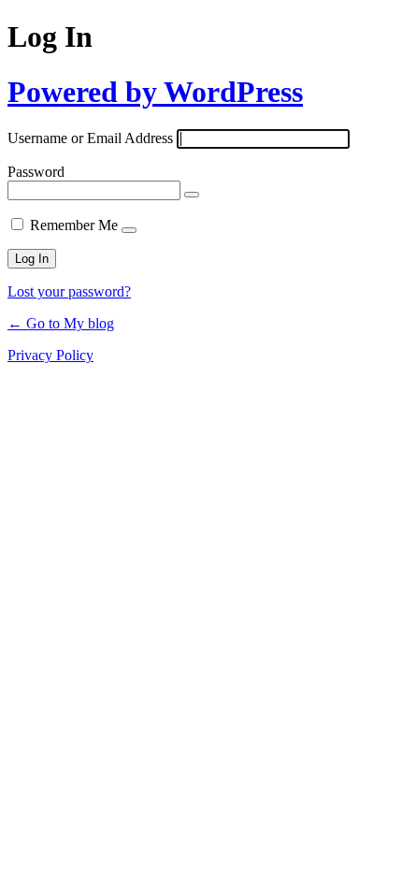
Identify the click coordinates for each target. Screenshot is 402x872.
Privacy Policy (50, 355)
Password (36, 172)
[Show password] (191, 194)
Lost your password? (69, 291)
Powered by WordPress (155, 92)
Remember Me (74, 225)
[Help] (129, 230)
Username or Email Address (90, 138)
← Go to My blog (60, 323)
